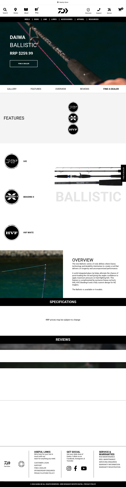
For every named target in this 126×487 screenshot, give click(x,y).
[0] (119, 10)
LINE (45, 19)
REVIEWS (84, 89)
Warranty (88, 13)
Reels (27, 19)
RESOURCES (94, 19)
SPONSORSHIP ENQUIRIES (44, 471)
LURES (54, 19)
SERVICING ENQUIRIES (108, 462)
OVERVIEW (60, 89)
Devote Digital (77, 484)
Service (109, 13)
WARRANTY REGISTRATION (109, 467)
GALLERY (11, 89)
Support (99, 13)
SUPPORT (38, 465)
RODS (36, 19)
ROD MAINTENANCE (107, 457)
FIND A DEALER (23, 64)
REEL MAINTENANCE (107, 459)
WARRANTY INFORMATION (109, 464)
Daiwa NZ (38, 484)
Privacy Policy (90, 484)
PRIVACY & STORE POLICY (44, 473)
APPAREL (80, 19)
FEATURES (36, 89)
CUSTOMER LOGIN (41, 463)
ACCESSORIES (66, 19)
